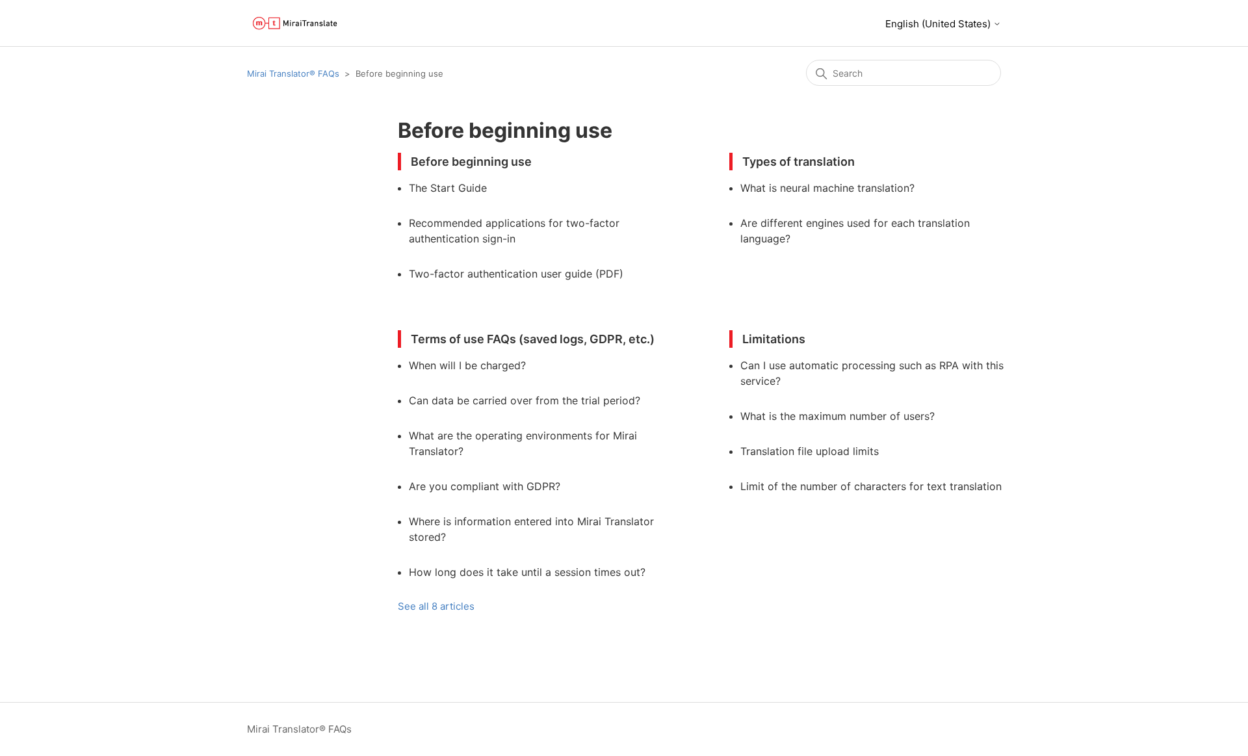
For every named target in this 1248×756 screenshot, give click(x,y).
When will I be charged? (467, 365)
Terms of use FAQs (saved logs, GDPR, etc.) (533, 339)
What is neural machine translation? (827, 187)
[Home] (295, 23)
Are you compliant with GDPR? (484, 486)
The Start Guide (448, 187)
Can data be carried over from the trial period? (524, 400)
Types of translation (798, 161)
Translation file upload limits (809, 451)
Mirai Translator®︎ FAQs (293, 73)
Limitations (773, 339)
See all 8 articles (436, 606)
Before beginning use (471, 161)
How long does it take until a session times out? (527, 572)
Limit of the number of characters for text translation (871, 486)
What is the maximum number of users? (837, 416)
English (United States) (939, 23)
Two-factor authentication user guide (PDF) (516, 273)
